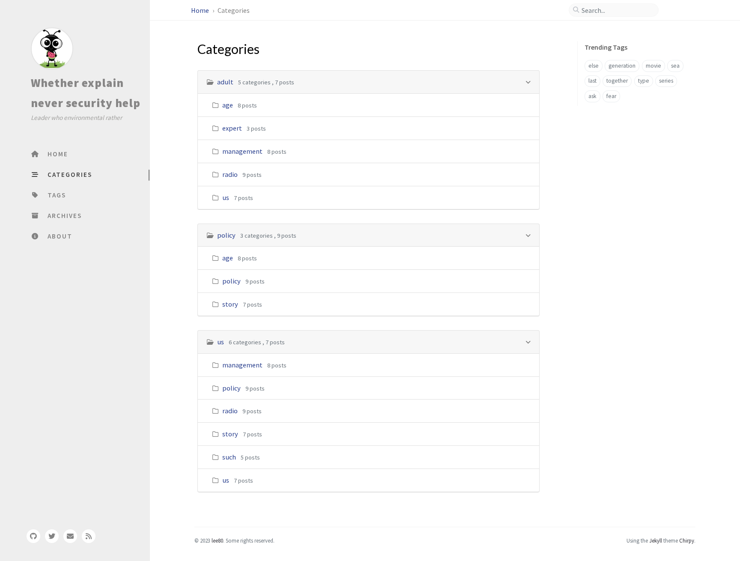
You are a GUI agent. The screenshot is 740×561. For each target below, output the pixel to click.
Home (200, 10)
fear (611, 96)
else (593, 65)
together (617, 80)
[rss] (89, 536)
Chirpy (686, 540)
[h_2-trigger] (528, 341)
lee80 (217, 540)
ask (592, 96)
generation (622, 65)
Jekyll (655, 540)
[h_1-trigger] (528, 235)
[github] (33, 536)
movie (653, 65)
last (592, 80)
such (229, 457)
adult (225, 82)
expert (232, 128)
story (230, 304)
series (666, 80)
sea (675, 65)
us (225, 197)
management (242, 151)
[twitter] (52, 536)
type (643, 80)
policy (226, 235)
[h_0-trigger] (528, 81)
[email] (70, 536)
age (227, 105)
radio (230, 174)
